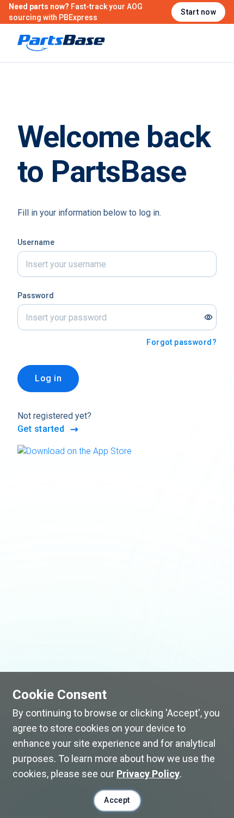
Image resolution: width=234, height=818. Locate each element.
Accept (117, 800)
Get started (40, 429)
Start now (198, 12)
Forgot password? (181, 342)
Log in (48, 378)
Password (35, 295)
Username (35, 242)
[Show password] (208, 317)
